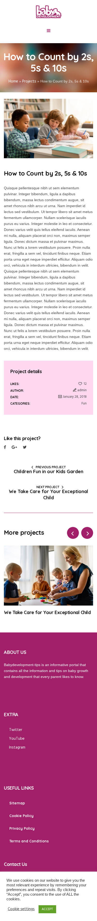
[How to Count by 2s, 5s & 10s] (48, 128)
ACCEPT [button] (47, 909)
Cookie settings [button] (21, 909)
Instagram (17, 747)
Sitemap (17, 803)
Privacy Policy (22, 828)
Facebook (5, 448)
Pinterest (25, 448)
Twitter (14, 448)
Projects (29, 81)
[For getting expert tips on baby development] (49, 11)
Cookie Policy (21, 815)
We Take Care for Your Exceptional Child (48, 494)
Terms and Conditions (29, 841)
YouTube (17, 739)
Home (13, 81)
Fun (84, 403)
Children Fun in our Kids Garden (48, 471)
